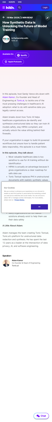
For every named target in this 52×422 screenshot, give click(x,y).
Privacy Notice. (20, 200)
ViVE (19, 2)
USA (4, 2)
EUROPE (12, 2)
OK (39, 207)
